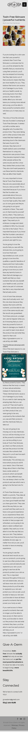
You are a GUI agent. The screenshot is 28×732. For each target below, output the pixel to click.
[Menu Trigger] (24, 4)
